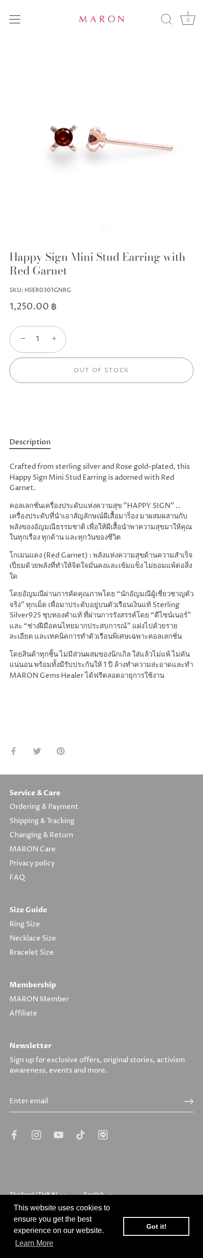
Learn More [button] (34, 1243)
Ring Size (24, 924)
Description (30, 442)
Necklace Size (32, 938)
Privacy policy (32, 863)
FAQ (17, 878)
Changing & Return (41, 835)
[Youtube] (58, 1135)
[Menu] (15, 19)
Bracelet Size (31, 953)
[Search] (166, 20)
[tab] (34, 442)
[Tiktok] (80, 1135)
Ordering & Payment (43, 807)
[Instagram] (36, 1135)
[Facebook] (14, 1135)
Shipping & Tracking (42, 821)
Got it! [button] (156, 1226)
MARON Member (39, 999)
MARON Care (32, 849)
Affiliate (23, 1013)
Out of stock (101, 370)
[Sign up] (189, 1101)
